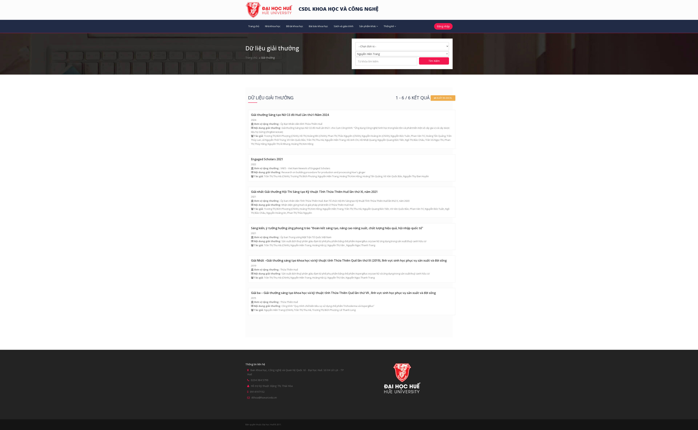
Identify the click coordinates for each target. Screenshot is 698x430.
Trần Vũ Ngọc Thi (434, 140)
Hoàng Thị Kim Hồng (302, 144)
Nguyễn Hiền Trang (335, 140)
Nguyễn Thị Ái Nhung (279, 144)
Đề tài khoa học (294, 26)
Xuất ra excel (444, 97)
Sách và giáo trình (343, 26)
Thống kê (389, 26)
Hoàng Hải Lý (319, 245)
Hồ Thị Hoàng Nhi (309, 136)
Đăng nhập (443, 26)
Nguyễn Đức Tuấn (400, 136)
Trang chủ (253, 26)
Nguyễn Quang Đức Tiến (391, 140)
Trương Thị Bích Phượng (277, 136)
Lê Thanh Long (348, 310)
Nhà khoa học (272, 26)
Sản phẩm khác (367, 26)
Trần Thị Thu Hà (315, 140)
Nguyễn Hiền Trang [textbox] (368, 54)
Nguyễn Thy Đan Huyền (416, 176)
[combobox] (402, 53)
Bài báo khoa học (318, 26)
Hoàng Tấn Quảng (436, 136)
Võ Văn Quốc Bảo (296, 140)
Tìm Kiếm (434, 61)
